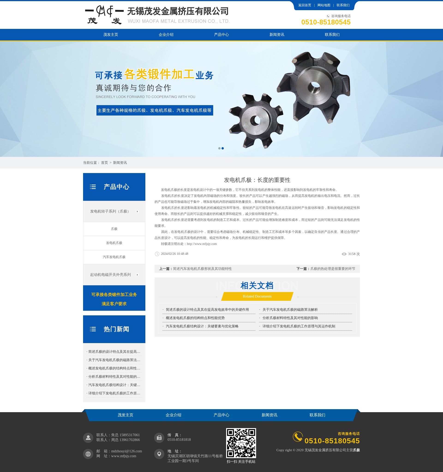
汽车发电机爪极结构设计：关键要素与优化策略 (202, 326)
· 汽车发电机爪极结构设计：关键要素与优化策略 (114, 385)
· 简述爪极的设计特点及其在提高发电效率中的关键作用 (114, 351)
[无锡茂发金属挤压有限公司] (221, 99)
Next (435, 99)
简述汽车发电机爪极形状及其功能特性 (202, 269)
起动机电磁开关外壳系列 (110, 275)
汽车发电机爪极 (114, 257)
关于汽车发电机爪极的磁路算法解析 (290, 309)
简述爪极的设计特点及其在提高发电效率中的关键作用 (207, 309)
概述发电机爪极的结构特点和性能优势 (195, 318)
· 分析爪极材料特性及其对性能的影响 (114, 376)
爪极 (114, 229)
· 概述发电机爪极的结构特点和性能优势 (114, 368)
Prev (8, 99)
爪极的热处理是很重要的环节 (332, 269)
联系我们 (343, 5)
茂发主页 (110, 35)
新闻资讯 (276, 35)
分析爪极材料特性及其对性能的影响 (290, 318)
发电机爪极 (114, 243)
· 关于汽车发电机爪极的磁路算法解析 (114, 360)
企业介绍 (166, 35)
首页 (104, 162)
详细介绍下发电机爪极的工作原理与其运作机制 (299, 326)
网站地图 (323, 5)
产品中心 (221, 35)
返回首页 (304, 5)
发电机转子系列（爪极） (110, 211)
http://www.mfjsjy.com (202, 244)
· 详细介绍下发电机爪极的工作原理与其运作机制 (114, 393)
